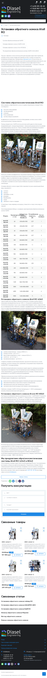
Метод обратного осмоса (11, 616)
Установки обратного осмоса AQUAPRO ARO (18, 605)
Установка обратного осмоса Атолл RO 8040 (14, 47)
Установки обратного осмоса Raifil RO (16, 609)
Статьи (6, 25)
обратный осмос (27, 59)
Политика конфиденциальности (7, 672)
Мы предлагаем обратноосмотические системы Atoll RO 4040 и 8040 (21, 51)
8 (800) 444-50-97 (38, 11)
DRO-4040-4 (6, 574)
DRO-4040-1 (6, 542)
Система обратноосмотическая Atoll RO (13, 40)
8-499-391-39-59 (31, 470)
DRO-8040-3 (29, 574)
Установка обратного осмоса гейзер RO (17, 601)
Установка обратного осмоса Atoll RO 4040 (14, 44)
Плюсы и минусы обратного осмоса (14, 620)
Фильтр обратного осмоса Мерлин (14, 613)
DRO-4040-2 (29, 542)
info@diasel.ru (13, 472)
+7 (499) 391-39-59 (37, 6)
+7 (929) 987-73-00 (38, 9)
